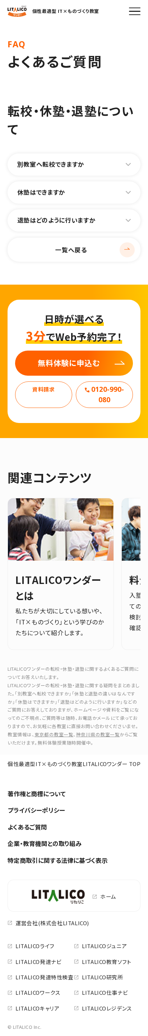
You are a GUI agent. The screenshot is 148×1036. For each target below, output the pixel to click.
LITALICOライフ (35, 946)
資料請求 (43, 389)
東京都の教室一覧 (53, 734)
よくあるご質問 (27, 826)
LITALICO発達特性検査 (44, 977)
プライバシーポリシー (36, 809)
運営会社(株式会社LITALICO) (52, 923)
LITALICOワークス (37, 992)
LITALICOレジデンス (107, 1008)
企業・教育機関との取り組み (45, 843)
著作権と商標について (37, 793)
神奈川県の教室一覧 (98, 734)
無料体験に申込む (69, 362)
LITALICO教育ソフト (106, 961)
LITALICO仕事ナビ (105, 992)
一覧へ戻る (71, 249)
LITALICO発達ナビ (38, 961)
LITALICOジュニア (104, 946)
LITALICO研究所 (102, 977)
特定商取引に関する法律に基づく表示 (58, 860)
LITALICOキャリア (37, 1008)
